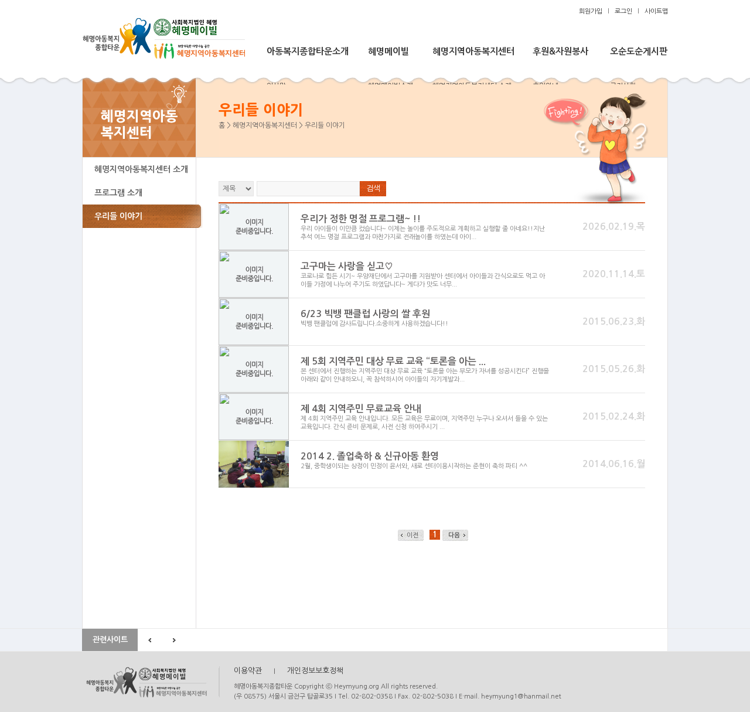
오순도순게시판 (638, 51)
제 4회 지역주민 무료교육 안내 (361, 408)
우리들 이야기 (118, 216)
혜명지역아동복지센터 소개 (141, 169)
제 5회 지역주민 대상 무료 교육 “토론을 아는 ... (393, 361)
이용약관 (248, 670)
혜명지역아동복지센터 (473, 51)
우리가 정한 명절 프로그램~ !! (361, 218)
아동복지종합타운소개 (308, 51)
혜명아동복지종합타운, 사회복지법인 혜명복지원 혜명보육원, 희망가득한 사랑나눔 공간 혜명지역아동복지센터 (151, 681)
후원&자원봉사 (560, 51)
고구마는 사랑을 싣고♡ (347, 266)
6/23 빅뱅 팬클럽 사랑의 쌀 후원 (365, 313)
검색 (373, 188)
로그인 (623, 11)
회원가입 (590, 11)
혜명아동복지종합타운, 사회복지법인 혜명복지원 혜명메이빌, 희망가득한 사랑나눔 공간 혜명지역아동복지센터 (163, 37)
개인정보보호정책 (315, 670)
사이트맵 (656, 11)
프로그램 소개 (118, 193)
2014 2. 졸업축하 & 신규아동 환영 (370, 456)
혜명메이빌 (388, 51)
